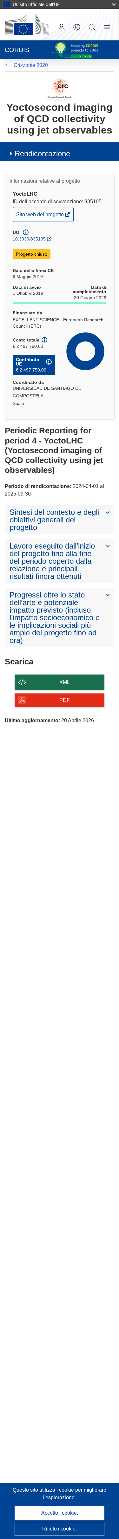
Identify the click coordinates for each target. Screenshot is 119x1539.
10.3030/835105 (29, 238)
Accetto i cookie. (59, 1513)
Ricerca (92, 27)
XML (64, 682)
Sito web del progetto (40, 216)
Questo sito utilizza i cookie (44, 1490)
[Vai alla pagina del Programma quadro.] (59, 89)
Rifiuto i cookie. (59, 1528)
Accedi (62, 27)
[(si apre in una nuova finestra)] (27, 24)
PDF (64, 700)
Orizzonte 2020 (31, 65)
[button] (77, 27)
